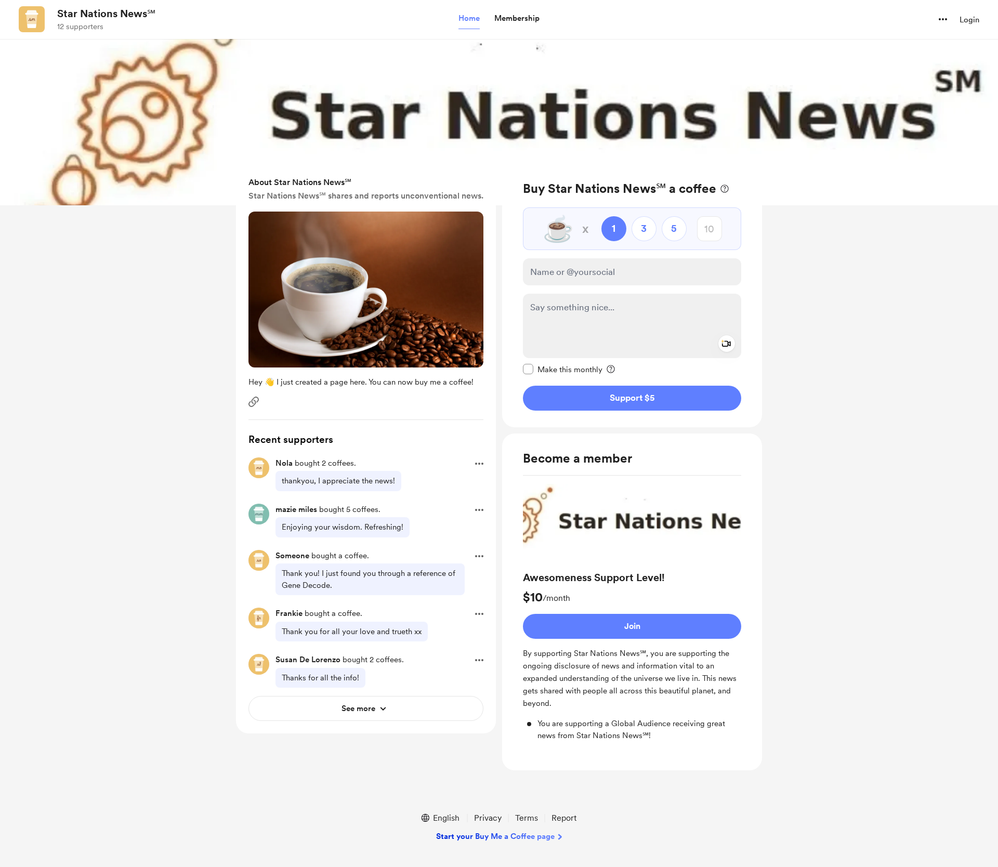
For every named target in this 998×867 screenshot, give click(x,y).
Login (969, 19)
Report (563, 818)
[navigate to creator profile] (32, 19)
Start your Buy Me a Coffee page (495, 836)
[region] (632, 295)
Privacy (488, 818)
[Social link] (253, 402)
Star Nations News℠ (106, 13)
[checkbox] (562, 369)
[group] (632, 612)
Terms (526, 818)
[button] (469, 18)
